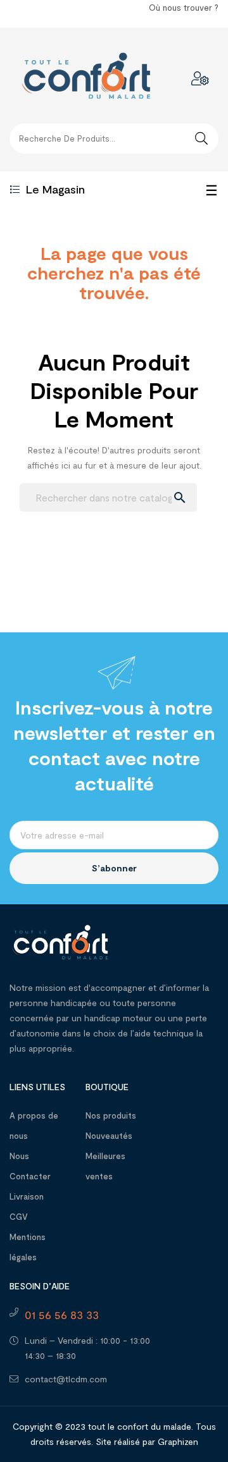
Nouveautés (109, 1136)
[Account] (200, 78)
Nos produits (111, 1115)
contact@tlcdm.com (66, 1378)
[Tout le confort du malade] (60, 940)
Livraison (27, 1196)
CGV (19, 1217)
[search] (201, 138)
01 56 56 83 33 (62, 1315)
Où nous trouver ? (183, 8)
